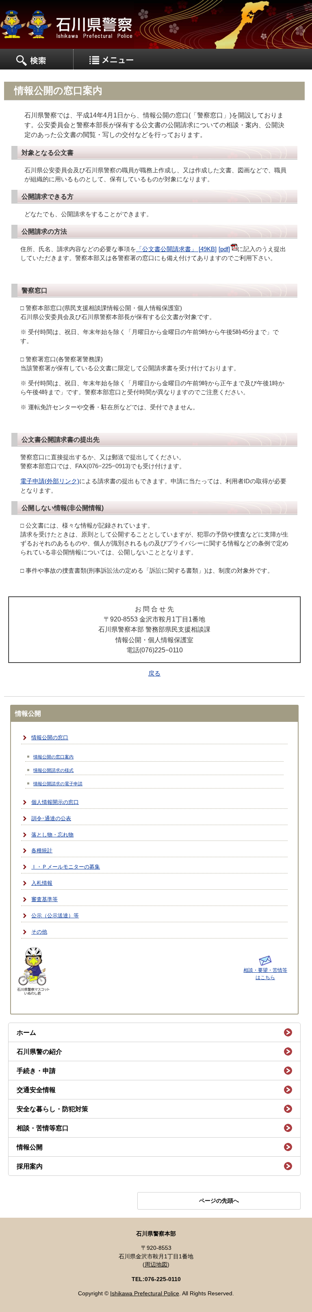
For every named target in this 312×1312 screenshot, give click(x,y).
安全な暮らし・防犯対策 (52, 1109)
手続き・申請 (36, 1070)
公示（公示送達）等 (55, 916)
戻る (154, 673)
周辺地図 (156, 1265)
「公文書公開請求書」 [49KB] (176, 249)
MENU (37, 59)
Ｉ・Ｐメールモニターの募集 (65, 867)
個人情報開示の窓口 (55, 802)
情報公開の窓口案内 (53, 756)
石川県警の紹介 (39, 1051)
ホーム (26, 1032)
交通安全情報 (36, 1089)
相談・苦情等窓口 (43, 1128)
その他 (39, 932)
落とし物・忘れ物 (52, 835)
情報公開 (30, 1147)
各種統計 (41, 851)
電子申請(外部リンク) (49, 481)
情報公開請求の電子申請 (57, 783)
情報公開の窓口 (49, 738)
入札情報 (41, 883)
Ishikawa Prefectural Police (144, 1293)
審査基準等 (44, 899)
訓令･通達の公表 (51, 818)
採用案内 (30, 1166)
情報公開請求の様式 (53, 770)
